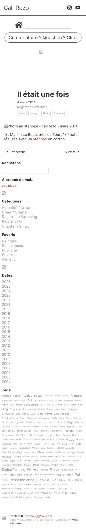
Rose (70, 480)
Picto (77, 470)
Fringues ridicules (45, 435)
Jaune (37, 444)
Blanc (73, 405)
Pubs (79, 474)
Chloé (4, 422)
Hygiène (6, 444)
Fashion (60, 452)
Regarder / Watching (32, 107)
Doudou (80, 426)
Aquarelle (68, 400)
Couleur (16, 426)
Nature (26, 457)
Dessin (71, 427)
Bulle (18, 414)
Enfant (11, 431)
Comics (58, 405)
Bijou (66, 405)
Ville (65, 493)
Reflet (5, 480)
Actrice (27, 395)
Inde (15, 444)
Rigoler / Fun (12, 221)
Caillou (25, 414)
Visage (5, 497)
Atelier (19, 405)
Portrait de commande (44, 475)
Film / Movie (22, 435)
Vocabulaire (17, 497)
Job (57, 409)
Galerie (66, 435)
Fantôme (44, 431)
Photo (46, 113)
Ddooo (62, 426)
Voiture (29, 497)
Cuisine (53, 426)
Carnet (48, 414)
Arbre (78, 400)
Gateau (75, 435)
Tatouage (51, 489)
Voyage (34, 113)
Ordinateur (65, 461)
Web (47, 497)
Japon (22, 444)
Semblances (12, 245)
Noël (57, 457)
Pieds (4, 475)
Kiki (58, 444)
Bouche (41, 409)
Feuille (79, 431)
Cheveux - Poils (48, 418)
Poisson (28, 475)
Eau (3, 431)
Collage (68, 422)
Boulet (50, 409)
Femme (69, 431)
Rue (13, 484)
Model (60, 448)
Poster (38, 396)
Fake (35, 431)
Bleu (80, 405)
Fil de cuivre (8, 435)
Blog (5, 409)
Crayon (35, 426)
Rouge (78, 480)
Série (45, 485)
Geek (4, 439)
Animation (43, 400)
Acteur (17, 396)
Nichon (34, 457)
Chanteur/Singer (10, 418)
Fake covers (56, 431)
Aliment (8, 259)
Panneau (6, 465)
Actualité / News (16, 207)
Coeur (49, 422)
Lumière (13, 448)
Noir (63, 457)
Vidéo (57, 493)
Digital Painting (13, 469)
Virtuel (73, 493)
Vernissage (20, 493)
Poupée (60, 475)
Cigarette (19, 422)
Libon (71, 444)
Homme (60, 439)
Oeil (20, 461)
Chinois (77, 418)
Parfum (27, 465)
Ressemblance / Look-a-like (33, 480)
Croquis (44, 426)
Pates (70, 465)
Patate (62, 465)
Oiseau (27, 461)
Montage (71, 452)
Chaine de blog (61, 414)
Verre (30, 493)
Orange (54, 461)
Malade (51, 448)
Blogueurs (15, 409)
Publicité (9, 250)
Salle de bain (24, 485)
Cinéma (30, 422)
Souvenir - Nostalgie (12, 489)
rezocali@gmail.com (38, 516)
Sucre (34, 489)
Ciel (11, 422)
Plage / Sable (15, 475)
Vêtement (46, 493)
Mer (33, 452)
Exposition (24, 431)
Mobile (49, 452)
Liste (78, 444)
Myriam (17, 457)
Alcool (66, 396)
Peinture (9, 241)
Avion (42, 405)
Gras (18, 439)
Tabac (42, 489)
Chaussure (32, 418)
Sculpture (36, 484)
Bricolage (8, 414)
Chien (68, 418)
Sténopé (59, 113)
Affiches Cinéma (52, 396)
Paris (36, 465)
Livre (5, 448)
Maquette (70, 448)
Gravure (27, 439)
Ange (23, 400)
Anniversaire (56, 400)
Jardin (29, 444)
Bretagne (72, 409)
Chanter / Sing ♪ (16, 226)
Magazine (24, 448)
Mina (40, 452)
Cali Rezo (16, 7)
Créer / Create (14, 212)
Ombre (36, 461)
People (44, 470)
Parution (45, 465)
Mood (70, 439)
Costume (6, 426)
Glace (11, 439)
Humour (80, 439)
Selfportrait (31, 405)
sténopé (40, 139)
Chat (22, 418)
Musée (80, 452)
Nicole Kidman (46, 457)
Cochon (40, 422)
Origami (76, 461)
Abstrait (6, 396)
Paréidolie (17, 465)
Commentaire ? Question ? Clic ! (43, 37)
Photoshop (67, 470)
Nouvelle (71, 457)
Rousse (5, 485)
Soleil (64, 484)
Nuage (5, 461)
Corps (79, 422)
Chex (61, 418)
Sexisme (9, 254)
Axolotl (50, 405)
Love (16, 400)
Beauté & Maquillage (12, 452)
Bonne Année (29, 409)
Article (5, 405)
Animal (32, 400)
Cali (33, 413)
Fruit (58, 435)
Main (43, 448)
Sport (26, 489)
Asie (12, 405)
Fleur (32, 435)
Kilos (64, 444)
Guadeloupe (39, 439)
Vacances (7, 493)
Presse (69, 475)
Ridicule (62, 480)
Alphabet (7, 401)
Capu (40, 414)
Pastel (54, 465)
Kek (53, 444)
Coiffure (58, 422)
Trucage (62, 488)
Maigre (35, 448)
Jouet (46, 444)
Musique (6, 457)
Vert (37, 493)
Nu (79, 457)
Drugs (27, 452)
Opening (45, 461)
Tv (70, 488)
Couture (26, 426)
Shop (63, 409)
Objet (13, 461)
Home (21, 113)
